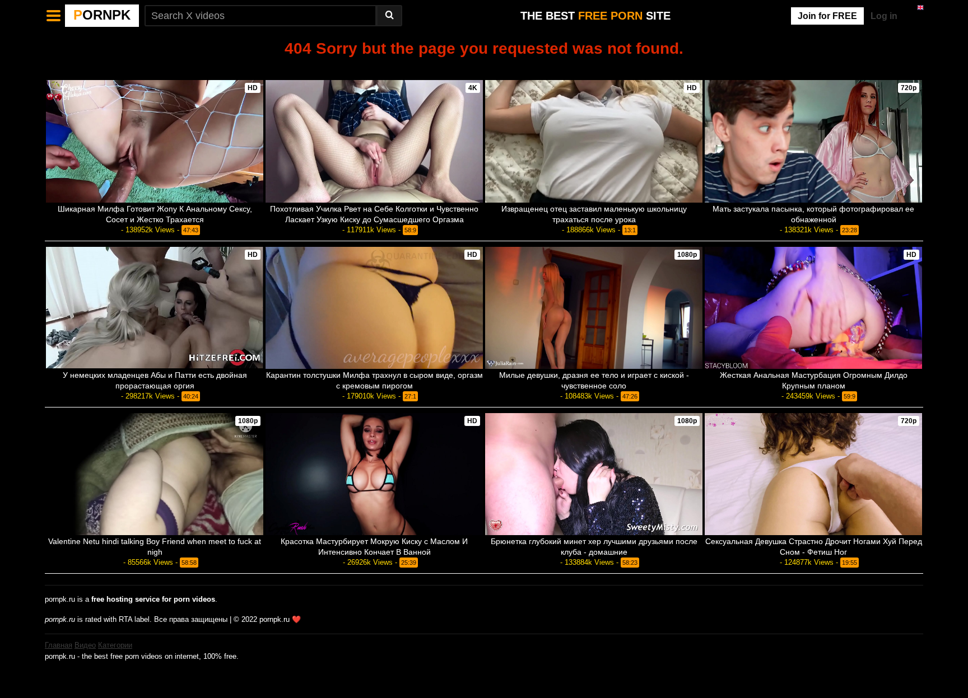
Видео (85, 645)
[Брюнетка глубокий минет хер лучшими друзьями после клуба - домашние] (593, 474)
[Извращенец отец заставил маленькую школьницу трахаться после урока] (593, 141)
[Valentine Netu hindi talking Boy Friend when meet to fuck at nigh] (154, 474)
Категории (115, 645)
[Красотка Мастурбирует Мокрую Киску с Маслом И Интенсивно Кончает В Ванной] (374, 474)
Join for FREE (827, 16)
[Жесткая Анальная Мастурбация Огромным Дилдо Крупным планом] (813, 308)
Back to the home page (484, 67)
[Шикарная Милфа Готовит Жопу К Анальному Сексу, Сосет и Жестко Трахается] (154, 141)
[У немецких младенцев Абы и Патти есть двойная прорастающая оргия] (154, 308)
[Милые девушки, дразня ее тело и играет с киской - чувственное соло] (593, 308)
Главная (58, 645)
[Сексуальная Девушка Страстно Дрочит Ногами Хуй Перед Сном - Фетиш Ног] (813, 474)
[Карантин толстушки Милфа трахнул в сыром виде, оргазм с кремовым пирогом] (374, 308)
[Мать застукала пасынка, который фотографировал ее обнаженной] (813, 141)
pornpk (102, 14)
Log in (884, 16)
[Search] (389, 15)
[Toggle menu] (54, 15)
